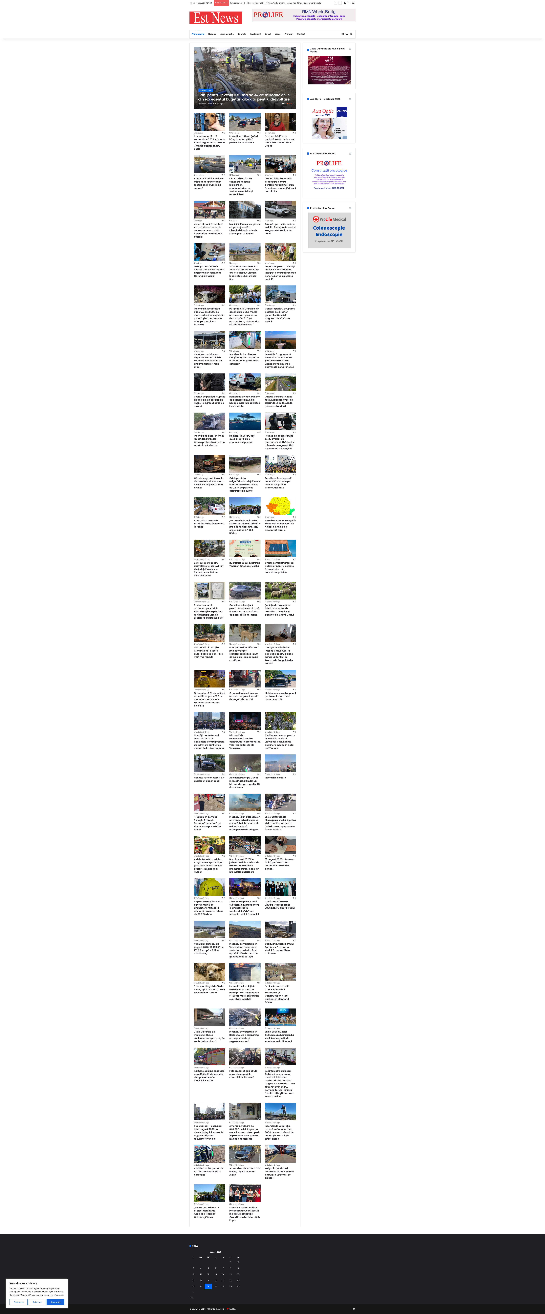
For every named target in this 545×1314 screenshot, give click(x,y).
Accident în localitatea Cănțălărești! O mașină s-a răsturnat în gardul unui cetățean (244, 359)
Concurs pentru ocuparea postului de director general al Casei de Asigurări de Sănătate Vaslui (280, 315)
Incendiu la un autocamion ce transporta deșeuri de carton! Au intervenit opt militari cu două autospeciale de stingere (244, 823)
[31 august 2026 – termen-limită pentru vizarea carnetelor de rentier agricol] (280, 845)
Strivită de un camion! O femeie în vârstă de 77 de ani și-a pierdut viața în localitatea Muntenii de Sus (244, 273)
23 (238, 1280)
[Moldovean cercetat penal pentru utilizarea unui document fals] (280, 678)
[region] (37, 1293)
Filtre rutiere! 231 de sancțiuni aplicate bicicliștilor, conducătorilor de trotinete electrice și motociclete (241, 186)
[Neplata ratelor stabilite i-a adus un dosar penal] (209, 763)
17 (193, 1280)
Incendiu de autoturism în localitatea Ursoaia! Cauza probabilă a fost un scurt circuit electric (209, 440)
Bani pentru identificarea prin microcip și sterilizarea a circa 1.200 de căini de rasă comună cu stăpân (243, 654)
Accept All (55, 1302)
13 (216, 1274)
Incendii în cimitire (275, 777)
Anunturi (289, 34)
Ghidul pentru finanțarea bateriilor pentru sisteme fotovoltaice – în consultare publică (279, 567)
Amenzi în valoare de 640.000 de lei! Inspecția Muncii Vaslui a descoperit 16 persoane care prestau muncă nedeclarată (244, 1132)
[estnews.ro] (215, 18)
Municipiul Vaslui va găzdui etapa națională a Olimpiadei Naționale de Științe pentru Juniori (244, 228)
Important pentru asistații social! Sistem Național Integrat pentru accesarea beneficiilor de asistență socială (280, 273)
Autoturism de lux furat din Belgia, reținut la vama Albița (244, 1171)
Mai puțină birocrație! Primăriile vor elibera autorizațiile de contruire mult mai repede (208, 652)
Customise (19, 1302)
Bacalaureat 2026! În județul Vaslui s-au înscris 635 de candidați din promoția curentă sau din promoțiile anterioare (244, 866)
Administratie (227, 34)
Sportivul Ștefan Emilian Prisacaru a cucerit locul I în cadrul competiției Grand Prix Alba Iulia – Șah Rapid (244, 1214)
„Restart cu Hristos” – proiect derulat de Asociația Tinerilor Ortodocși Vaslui (206, 1212)
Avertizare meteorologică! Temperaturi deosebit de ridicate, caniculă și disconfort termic (280, 525)
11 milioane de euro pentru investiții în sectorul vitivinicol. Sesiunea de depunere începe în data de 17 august (280, 742)
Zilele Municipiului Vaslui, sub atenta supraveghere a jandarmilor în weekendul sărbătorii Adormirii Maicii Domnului (244, 908)
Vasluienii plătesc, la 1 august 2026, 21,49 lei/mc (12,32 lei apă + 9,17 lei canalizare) (209, 948)
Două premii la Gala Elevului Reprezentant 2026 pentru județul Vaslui (280, 905)
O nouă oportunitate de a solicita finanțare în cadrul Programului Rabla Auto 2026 (280, 228)
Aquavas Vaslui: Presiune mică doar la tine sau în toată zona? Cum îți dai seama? (208, 183)
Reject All (37, 1302)
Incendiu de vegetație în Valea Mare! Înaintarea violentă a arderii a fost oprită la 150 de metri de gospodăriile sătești (243, 950)
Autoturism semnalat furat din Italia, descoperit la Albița (209, 524)
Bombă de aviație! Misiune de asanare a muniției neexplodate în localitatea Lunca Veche (244, 401)
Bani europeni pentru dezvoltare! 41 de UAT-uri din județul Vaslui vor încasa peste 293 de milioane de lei (208, 569)
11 (201, 1274)
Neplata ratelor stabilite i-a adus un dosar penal (209, 779)
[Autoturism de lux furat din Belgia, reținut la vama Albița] (245, 1154)
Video (278, 34)
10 (193, 1274)
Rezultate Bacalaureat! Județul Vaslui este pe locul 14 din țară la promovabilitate (278, 483)
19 (208, 1280)
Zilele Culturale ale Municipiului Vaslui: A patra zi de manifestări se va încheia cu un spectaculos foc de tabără (280, 823)
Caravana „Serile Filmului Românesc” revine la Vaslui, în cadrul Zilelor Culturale (279, 948)
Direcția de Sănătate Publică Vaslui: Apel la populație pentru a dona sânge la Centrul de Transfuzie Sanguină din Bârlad (279, 655)
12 (208, 1274)
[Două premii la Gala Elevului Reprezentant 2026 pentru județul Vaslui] (280, 887)
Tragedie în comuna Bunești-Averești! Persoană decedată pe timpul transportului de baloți (207, 823)
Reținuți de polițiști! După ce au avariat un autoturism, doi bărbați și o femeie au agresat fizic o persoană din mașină (279, 442)
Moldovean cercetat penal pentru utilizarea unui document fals (280, 696)
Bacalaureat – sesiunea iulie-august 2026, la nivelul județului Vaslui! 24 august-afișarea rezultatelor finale (209, 1132)
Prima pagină (198, 34)
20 (216, 1280)
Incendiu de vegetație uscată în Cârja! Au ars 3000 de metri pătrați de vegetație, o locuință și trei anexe (279, 1132)
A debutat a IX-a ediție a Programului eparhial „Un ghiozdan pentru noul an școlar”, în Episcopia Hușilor (208, 866)
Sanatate (242, 34)
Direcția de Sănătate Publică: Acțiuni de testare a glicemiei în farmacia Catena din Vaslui (209, 271)
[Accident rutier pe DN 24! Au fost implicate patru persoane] (209, 1154)
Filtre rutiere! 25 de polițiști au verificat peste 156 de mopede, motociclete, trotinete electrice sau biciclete (209, 699)
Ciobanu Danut (206, 104)
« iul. (191, 1297)
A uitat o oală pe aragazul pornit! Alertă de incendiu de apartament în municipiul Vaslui (209, 1075)
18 (201, 1280)
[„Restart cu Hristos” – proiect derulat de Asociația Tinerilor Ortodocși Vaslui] (209, 1193)
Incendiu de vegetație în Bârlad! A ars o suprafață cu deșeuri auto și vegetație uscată (244, 1036)
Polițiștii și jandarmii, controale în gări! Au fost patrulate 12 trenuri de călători (279, 1173)
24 (193, 1286)
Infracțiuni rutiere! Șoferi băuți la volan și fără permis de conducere (243, 139)
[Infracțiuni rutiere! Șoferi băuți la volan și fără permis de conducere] (245, 122)
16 (238, 1274)
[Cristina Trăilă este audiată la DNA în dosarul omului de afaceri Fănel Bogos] (280, 122)
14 (223, 1274)
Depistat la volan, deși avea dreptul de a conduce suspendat (242, 439)
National (212, 34)
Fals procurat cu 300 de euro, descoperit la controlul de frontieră (243, 1074)
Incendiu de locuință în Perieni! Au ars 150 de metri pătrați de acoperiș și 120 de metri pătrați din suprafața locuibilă (244, 993)
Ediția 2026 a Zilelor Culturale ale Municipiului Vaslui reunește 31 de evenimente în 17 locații (279, 1036)
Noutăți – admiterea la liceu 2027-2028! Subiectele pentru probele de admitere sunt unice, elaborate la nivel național (209, 742)
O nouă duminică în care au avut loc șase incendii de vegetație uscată (243, 696)
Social (268, 34)
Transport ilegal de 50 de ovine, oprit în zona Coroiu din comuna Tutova (209, 989)
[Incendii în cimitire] (280, 763)
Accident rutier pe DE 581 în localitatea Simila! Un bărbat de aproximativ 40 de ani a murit (244, 782)
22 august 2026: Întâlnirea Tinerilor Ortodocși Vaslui (244, 564)
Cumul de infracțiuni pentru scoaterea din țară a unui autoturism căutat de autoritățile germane (244, 609)
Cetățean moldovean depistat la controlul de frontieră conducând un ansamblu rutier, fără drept (208, 361)
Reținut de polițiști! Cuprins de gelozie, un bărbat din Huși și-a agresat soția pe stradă (209, 401)
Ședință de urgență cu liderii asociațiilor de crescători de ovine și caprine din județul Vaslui (279, 609)
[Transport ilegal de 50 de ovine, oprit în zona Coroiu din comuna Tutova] (209, 972)
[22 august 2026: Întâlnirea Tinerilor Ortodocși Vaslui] (245, 548)
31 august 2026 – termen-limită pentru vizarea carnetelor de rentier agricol (280, 864)
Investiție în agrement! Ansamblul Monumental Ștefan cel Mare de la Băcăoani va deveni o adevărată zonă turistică (279, 361)
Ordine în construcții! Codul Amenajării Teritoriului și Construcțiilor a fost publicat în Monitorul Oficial (277, 994)
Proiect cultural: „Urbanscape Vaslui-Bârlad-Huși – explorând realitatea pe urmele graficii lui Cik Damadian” (209, 611)
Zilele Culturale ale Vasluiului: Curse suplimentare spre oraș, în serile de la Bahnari (209, 1036)
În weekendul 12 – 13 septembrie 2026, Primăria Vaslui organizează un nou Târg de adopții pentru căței (209, 143)
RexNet (232, 1309)
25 (201, 1286)
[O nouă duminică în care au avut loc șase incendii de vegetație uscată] (245, 678)
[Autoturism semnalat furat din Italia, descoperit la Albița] (209, 506)
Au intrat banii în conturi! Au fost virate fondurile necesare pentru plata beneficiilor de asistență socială (208, 230)
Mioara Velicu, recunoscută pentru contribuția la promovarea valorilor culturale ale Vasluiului (244, 742)
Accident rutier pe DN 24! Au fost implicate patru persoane (208, 1171)
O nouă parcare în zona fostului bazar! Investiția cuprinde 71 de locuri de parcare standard (279, 401)
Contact (301, 34)
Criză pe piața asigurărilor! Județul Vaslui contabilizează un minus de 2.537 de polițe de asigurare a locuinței (244, 485)
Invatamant (255, 34)
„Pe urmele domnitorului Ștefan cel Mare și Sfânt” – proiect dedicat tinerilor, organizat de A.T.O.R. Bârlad (244, 527)
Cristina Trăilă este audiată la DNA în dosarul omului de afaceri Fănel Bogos (263, 3)
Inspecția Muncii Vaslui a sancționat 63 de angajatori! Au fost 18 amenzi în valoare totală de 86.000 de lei (208, 908)
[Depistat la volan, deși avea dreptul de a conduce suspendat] (245, 421)
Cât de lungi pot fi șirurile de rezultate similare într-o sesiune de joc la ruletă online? (209, 483)
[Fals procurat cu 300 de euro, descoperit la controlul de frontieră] (245, 1056)
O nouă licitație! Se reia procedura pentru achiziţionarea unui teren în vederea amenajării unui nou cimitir (280, 185)
